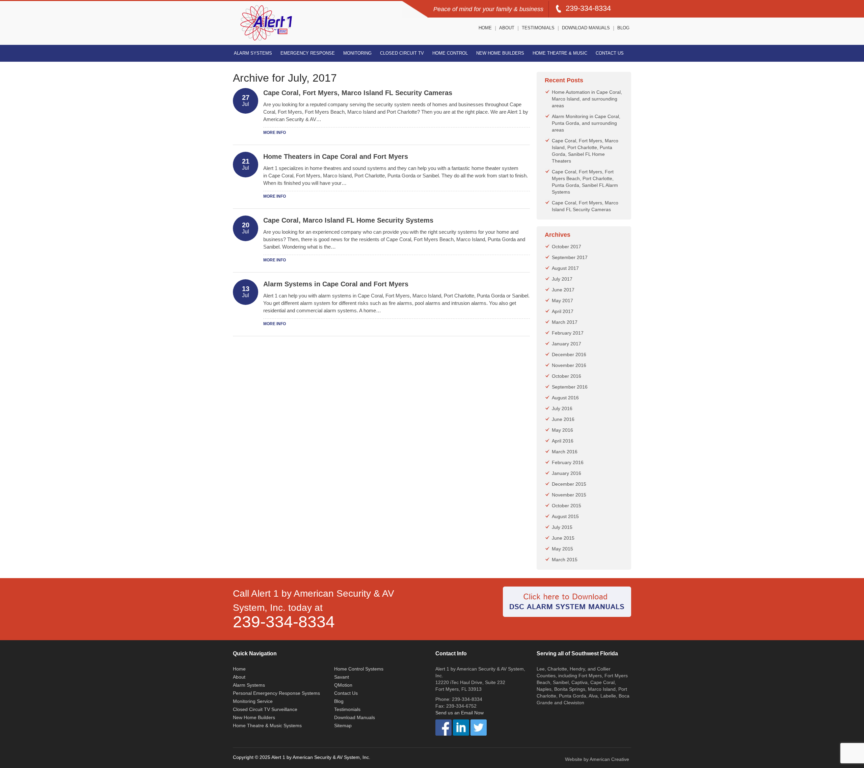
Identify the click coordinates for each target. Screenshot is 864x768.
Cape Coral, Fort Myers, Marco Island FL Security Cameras (357, 92)
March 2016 (564, 451)
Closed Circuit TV (402, 53)
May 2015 (562, 548)
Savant (341, 677)
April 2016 (562, 441)
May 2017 (562, 300)
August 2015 (565, 516)
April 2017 (562, 311)
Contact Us (610, 53)
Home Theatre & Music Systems (267, 725)
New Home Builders (500, 53)
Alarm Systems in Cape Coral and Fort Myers (335, 284)
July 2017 (562, 279)
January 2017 (566, 343)
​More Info (274, 132)
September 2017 (570, 257)
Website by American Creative (597, 759)
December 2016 (569, 354)
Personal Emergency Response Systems (276, 693)
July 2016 (562, 408)
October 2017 (566, 246)
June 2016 (563, 419)
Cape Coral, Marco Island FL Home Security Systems (348, 220)
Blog (623, 27)
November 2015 (569, 494)
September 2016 (570, 387)
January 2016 (566, 473)
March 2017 (564, 322)
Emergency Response (307, 53)
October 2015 (566, 505)
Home (485, 27)
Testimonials (538, 27)
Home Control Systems (358, 669)
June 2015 (563, 538)
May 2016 (562, 430)
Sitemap (343, 725)
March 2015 (564, 559)
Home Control (450, 53)
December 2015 (569, 484)
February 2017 (568, 333)
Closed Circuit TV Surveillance (265, 709)
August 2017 (565, 268)
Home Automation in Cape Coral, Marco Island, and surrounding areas (587, 98)
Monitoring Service (253, 701)
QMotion (343, 685)
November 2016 (569, 365)
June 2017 (563, 289)
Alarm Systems (253, 53)
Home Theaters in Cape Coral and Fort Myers (335, 156)
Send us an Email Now (459, 712)
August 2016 (565, 397)
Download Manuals (586, 27)
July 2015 (562, 527)
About (506, 27)
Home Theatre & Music (560, 53)
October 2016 (566, 376)
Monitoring (357, 53)
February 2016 (568, 462)
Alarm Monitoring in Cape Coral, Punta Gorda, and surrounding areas (586, 123)
